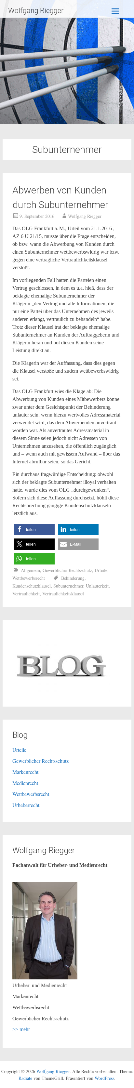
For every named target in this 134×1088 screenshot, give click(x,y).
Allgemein (30, 570)
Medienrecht (25, 782)
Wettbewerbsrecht (28, 578)
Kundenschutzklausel (31, 586)
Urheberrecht (25, 805)
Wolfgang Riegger (35, 11)
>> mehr (21, 1029)
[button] (34, 529)
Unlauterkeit (97, 586)
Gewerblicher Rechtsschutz (67, 570)
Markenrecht (25, 771)
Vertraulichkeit (26, 593)
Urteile (101, 570)
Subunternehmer (68, 586)
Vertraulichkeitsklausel (63, 593)
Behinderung (73, 578)
